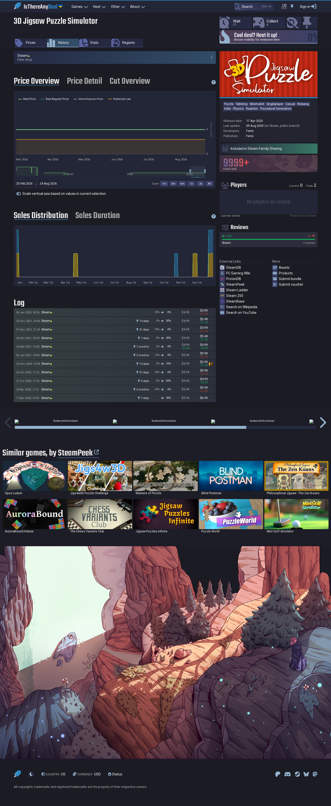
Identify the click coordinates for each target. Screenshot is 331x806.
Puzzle (228, 104)
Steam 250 (234, 296)
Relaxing (303, 104)
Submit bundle (290, 279)
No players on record (268, 202)
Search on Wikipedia (241, 307)
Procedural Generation (275, 108)
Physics (238, 108)
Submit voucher (291, 284)
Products (286, 273)
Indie (227, 108)
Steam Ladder (237, 290)
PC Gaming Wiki (238, 273)
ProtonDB (233, 279)
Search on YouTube (241, 313)
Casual (290, 104)
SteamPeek (235, 284)
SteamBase (235, 301)
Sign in (305, 7)
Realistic (252, 108)
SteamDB (233, 267)
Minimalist (257, 104)
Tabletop (242, 104)
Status (116, 774)
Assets (284, 267)
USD (89, 774)
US (55, 774)
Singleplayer (275, 104)
